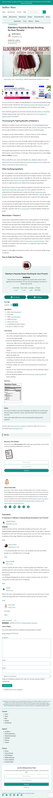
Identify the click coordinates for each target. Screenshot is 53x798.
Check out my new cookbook (18, 426)
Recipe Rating (6, 633)
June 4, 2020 (9, 590)
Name (4, 660)
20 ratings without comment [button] (29, 623)
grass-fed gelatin (15, 317)
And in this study (42, 127)
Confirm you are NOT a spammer (13, 689)
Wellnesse (44, 490)
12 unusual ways (24, 209)
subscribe (37, 679)
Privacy (7, 751)
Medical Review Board (10, 736)
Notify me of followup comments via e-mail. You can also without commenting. (23, 680)
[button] (23, 277)
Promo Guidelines (9, 759)
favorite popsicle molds (37, 374)
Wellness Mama (7, 79)
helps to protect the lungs (17, 180)
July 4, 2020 (9, 564)
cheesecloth (9, 343)
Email (4, 668)
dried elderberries (16, 312)
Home (6, 714)
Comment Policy (18, 704)
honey (15, 319)
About (6, 716)
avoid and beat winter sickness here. (17, 165)
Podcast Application (10, 733)
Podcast (7, 720)
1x (11, 305)
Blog (13, 79)
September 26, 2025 (11, 524)
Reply (3, 540)
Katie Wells (7, 490)
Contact (7, 742)
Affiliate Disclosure (9, 704)
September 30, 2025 (13, 547)
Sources (6, 435)
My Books (7, 738)
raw (12, 319)
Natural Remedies (13, 24)
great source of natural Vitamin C (35, 241)
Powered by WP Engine (29, 793)
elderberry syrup (42, 105)
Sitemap (7, 740)
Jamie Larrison (12, 544)
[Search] (44, 11)
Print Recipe (16, 297)
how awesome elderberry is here (33, 162)
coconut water (14, 322)
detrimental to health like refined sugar (13, 190)
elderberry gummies (29, 105)
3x (16, 305)
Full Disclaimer (42, 702)
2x (14, 305)
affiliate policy (14, 43)
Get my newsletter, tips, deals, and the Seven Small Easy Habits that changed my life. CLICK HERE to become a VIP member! (26, 2)
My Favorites (8, 723)
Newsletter (7, 731)
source (34, 127)
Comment (5, 637)
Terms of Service (36, 702)
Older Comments (7, 620)
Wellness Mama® (13, 793)
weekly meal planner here (15, 428)
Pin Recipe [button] (39, 297)
